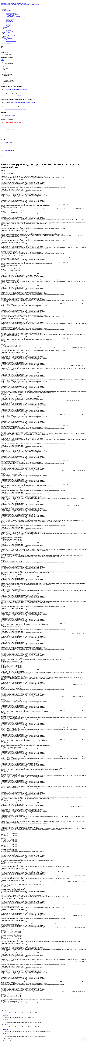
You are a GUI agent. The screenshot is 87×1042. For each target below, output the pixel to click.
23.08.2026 (5, 1033)
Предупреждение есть (8, 78)
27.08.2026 (5, 1015)
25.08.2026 (5, 1024)
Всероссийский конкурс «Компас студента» (15, 109)
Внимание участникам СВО (13, 122)
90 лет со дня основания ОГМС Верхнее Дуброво (16, 95)
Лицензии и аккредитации (11, 135)
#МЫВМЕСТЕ (9, 129)
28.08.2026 (5, 1010)
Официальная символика (10, 59)
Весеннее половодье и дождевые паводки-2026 (16, 89)
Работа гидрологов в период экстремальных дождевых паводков (20, 102)
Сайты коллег (8, 142)
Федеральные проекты (10, 115)
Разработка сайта (4, 1040)
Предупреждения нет (8, 72)
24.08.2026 (5, 1029)
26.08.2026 (5, 1019)
